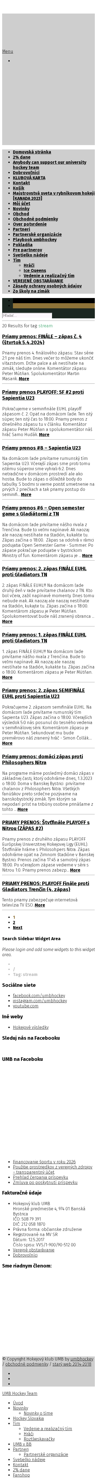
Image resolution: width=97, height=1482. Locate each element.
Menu (7, 51)
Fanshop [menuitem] (21, 1475)
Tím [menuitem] (16, 1423)
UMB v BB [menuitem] (22, 1444)
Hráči (29, 101)
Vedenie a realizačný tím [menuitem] (48, 1428)
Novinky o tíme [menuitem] (38, 1413)
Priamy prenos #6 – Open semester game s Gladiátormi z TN (43, 511)
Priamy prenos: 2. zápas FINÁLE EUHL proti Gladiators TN (44, 572)
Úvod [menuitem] (18, 1403)
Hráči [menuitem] (28, 1433)
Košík (18, 188)
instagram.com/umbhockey (40, 1000)
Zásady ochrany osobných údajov (47, 286)
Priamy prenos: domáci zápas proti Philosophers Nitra (42, 760)
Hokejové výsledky (30, 1027)
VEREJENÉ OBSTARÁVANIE (38, 280)
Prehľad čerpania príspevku (40, 1177)
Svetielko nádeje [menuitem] (29, 1459)
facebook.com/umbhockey (39, 995)
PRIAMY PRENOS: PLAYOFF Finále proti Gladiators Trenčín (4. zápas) (45, 886)
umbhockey (81, 1359)
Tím (16, 91)
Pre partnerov (27, 249)
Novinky (21, 75)
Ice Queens (35, 270)
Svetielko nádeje (30, 127)
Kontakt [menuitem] (20, 1464)
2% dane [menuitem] (21, 1470)
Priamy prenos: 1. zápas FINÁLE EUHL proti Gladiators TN (44, 638)
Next (17, 927)
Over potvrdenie (30, 224)
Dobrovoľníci (26, 172)
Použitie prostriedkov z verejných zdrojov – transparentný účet (52, 1169)
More (24, 378)
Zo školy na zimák (31, 291)
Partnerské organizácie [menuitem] (46, 1454)
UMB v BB (22, 111)
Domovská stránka (32, 152)
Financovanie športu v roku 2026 (44, 1161)
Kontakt (21, 132)
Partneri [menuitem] (21, 1449)
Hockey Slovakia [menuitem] (28, 1418)
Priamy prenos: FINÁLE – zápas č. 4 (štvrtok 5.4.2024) (42, 339)
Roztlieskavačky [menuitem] (39, 1439)
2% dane (21, 137)
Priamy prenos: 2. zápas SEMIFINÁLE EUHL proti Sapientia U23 (43, 693)
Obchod (21, 213)
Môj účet (21, 203)
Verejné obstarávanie (33, 1250)
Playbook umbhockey (35, 239)
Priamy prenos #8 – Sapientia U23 (41, 448)
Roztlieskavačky (40, 106)
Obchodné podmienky (35, 219)
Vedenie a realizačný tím (49, 96)
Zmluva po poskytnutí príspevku (45, 1182)
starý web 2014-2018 (72, 1364)
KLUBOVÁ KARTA (29, 177)
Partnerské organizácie (48, 121)
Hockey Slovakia (30, 85)
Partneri (21, 116)
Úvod (18, 70)
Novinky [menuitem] (20, 1408)
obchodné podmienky (26, 1364)
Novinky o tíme (39, 80)
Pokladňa (23, 244)
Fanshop (21, 142)
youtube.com (26, 1006)
